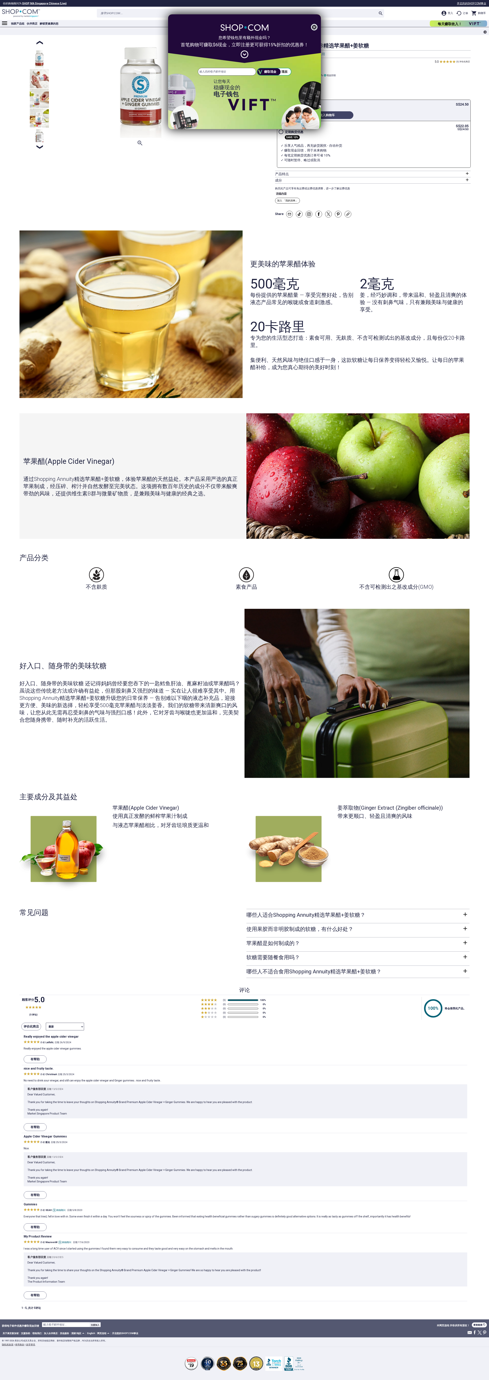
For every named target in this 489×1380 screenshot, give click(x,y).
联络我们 (37, 1333)
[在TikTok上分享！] (299, 214)
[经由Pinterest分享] (338, 214)
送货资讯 (30, 1344)
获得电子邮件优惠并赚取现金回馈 (20, 1325)
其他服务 (64, 1333)
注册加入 (95, 1325)
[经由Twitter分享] (328, 214)
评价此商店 (464, 61)
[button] (78, 1333)
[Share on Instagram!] (309, 214)
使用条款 (19, 1344)
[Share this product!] (348, 214)
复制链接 (479, 1324)
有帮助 (35, 1059)
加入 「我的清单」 (287, 200)
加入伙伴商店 (51, 1333)
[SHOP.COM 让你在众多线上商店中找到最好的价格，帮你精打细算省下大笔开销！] (21, 13)
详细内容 (281, 193)
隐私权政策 (7, 1344)
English (91, 1333)
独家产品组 (17, 23)
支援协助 (25, 1333)
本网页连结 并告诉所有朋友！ (453, 1325)
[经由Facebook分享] (319, 214)
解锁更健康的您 (49, 23)
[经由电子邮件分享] (289, 214)
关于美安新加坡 (11, 1333)
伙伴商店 (32, 23)
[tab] (373, 174)
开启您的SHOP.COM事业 (471, 3)
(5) (457, 61)
